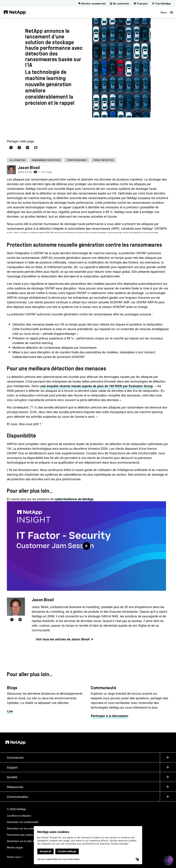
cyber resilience (77, 160)
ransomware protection (46, 160)
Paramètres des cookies (20, 834)
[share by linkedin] (27, 147)
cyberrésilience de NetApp (73, 499)
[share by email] (36, 147)
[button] (167, 12)
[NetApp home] (15, 12)
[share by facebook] (19, 147)
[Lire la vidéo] (86, 546)
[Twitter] (12, 620)
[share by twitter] (11, 147)
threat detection (103, 160)
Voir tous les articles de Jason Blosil (63, 639)
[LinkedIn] (20, 620)
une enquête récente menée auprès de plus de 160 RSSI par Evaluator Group (96, 386)
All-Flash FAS (17, 160)
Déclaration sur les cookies (21, 828)
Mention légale (15, 847)
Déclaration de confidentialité (22, 822)
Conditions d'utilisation (19, 815)
